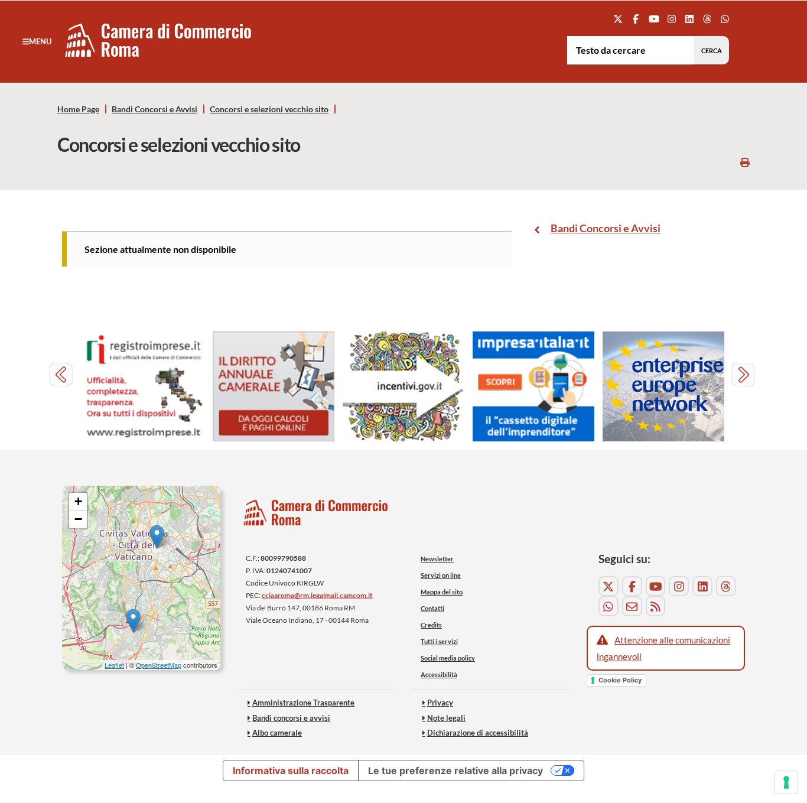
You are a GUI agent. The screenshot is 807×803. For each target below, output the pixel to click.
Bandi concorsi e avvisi (291, 718)
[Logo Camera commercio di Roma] (316, 516)
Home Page (78, 109)
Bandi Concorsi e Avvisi (154, 109)
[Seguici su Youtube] (654, 19)
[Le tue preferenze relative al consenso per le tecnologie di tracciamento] (786, 782)
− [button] (78, 519)
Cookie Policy (620, 680)
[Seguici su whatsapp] (725, 19)
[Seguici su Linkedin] (689, 19)
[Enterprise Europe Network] (663, 386)
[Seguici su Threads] (707, 19)
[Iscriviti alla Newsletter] (632, 606)
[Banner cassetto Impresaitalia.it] (533, 386)
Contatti (432, 608)
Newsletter (437, 559)
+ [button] (78, 501)
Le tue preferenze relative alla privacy (455, 770)
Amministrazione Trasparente (303, 702)
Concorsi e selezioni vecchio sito (269, 109)
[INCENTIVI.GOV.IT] (403, 386)
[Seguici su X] (618, 19)
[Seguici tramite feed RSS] (656, 606)
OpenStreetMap (158, 664)
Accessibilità (439, 674)
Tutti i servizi (439, 641)
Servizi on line (441, 575)
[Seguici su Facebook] (636, 19)
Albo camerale (277, 732)
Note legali (446, 718)
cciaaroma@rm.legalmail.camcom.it (317, 595)
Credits (431, 625)
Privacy (440, 702)
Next (744, 376)
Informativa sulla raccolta (291, 770)
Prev (62, 376)
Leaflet (114, 664)
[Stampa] (745, 162)
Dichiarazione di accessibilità (477, 732)
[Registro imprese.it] (144, 386)
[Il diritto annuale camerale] (274, 386)
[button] (37, 41)
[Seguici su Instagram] (671, 19)
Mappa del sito (442, 592)
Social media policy (448, 658)
